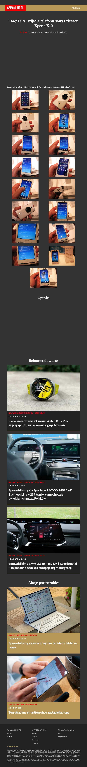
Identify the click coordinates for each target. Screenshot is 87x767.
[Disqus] (43, 327)
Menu (75, 8)
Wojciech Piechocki (58, 32)
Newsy (23, 32)
